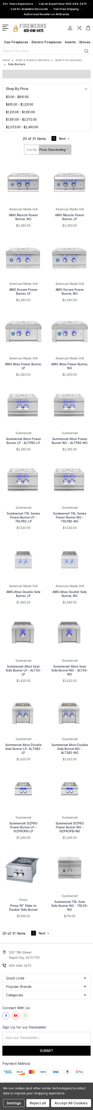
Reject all (38, 1103)
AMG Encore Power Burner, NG (70, 291)
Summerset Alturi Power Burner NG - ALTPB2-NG (70, 441)
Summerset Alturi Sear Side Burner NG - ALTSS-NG (69, 670)
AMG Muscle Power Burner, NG (23, 217)
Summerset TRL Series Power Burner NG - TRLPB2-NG (69, 517)
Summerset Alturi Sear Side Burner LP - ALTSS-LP (23, 670)
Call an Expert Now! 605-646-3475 (63, 3)
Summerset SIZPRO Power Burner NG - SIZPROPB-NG (70, 827)
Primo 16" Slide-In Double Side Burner (23, 907)
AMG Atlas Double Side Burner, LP (23, 594)
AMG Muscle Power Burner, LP (69, 217)
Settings (14, 1103)
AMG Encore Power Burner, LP (23, 291)
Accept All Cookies (71, 1103)
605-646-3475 (20, 966)
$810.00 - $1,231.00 (19, 104)
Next (62, 138)
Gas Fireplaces (16, 42)
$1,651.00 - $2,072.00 (21, 119)
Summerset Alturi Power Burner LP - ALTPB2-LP (23, 441)
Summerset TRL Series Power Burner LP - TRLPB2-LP (23, 517)
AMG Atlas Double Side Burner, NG (70, 594)
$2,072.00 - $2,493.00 (22, 127)
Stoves (84, 42)
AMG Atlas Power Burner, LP (23, 366)
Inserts (70, 42)
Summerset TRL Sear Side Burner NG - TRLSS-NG (69, 905)
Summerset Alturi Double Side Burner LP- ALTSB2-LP (23, 748)
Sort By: (32, 149)
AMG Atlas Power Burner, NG (69, 366)
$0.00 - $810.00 (17, 97)
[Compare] (79, 29)
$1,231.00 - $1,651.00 (20, 112)
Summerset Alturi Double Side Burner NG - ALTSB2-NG (69, 748)
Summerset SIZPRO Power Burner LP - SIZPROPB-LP (23, 827)
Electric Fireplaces (46, 42)
